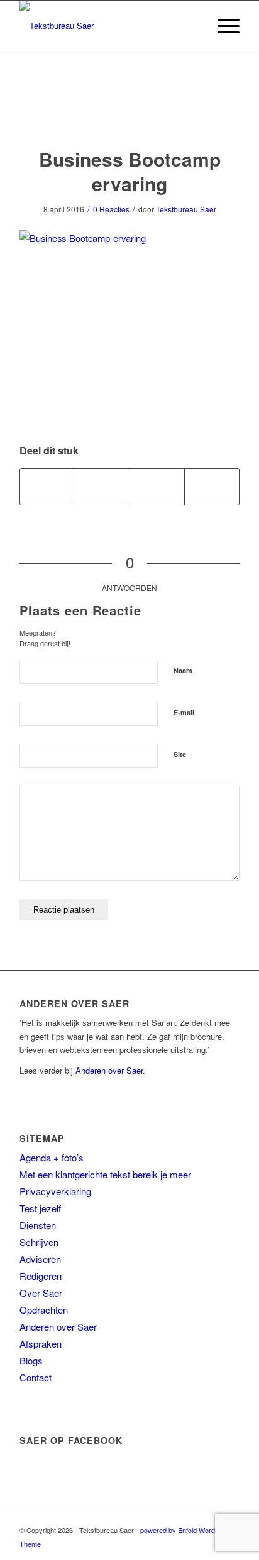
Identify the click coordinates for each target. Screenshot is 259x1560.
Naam (183, 670)
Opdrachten (43, 1309)
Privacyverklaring (55, 1191)
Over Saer (40, 1292)
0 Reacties (111, 209)
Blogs (31, 1360)
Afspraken (40, 1343)
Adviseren (40, 1258)
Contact (35, 1377)
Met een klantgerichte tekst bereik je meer (105, 1174)
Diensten (37, 1225)
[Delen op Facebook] (47, 486)
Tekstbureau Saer (186, 209)
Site (180, 754)
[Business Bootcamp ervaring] (129, 111)
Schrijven (38, 1242)
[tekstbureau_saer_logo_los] (107, 26)
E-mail (184, 712)
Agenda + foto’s (51, 1157)
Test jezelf (40, 1208)
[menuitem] (222, 26)
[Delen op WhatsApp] (157, 486)
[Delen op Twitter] (102, 486)
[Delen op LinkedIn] (212, 486)
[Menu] (222, 26)
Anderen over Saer (109, 1070)
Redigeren (40, 1275)
